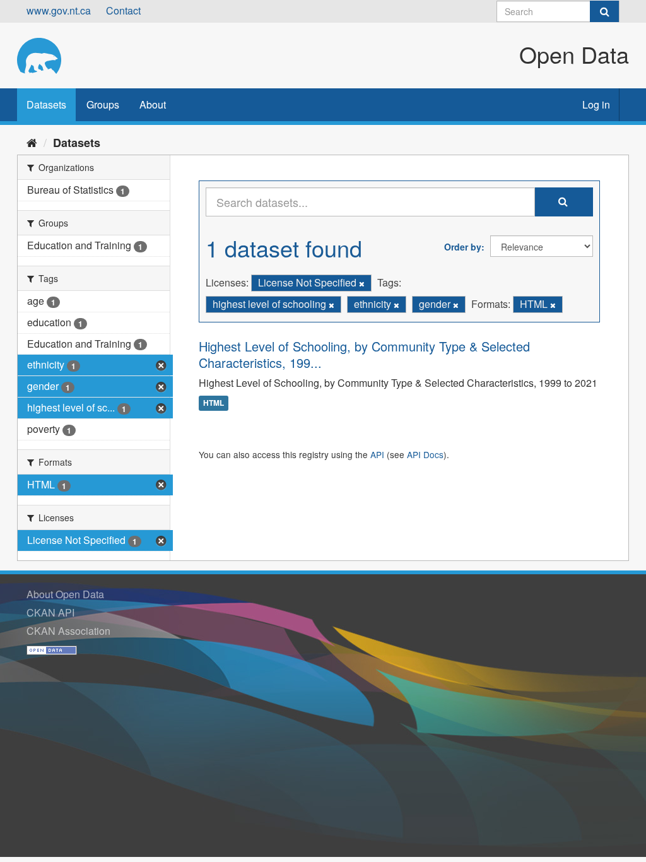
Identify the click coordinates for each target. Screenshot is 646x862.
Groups (102, 104)
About (152, 104)
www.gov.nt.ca (58, 10)
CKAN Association (68, 630)
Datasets (46, 104)
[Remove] (362, 283)
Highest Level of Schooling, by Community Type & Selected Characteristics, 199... (364, 354)
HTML (213, 403)
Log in (596, 104)
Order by (462, 246)
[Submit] (604, 11)
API (377, 454)
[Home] (31, 142)
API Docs (425, 454)
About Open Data (65, 594)
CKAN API (50, 612)
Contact (123, 10)
